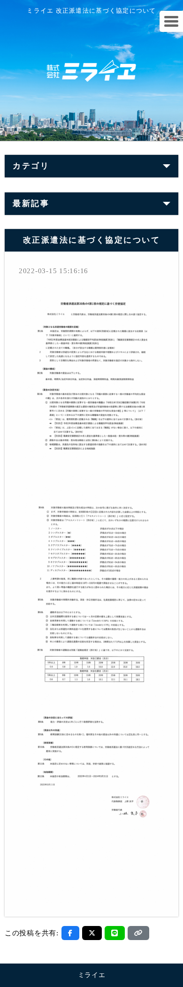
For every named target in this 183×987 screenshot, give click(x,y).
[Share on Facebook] (70, 933)
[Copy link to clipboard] (138, 933)
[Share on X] (92, 933)
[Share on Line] (115, 933)
